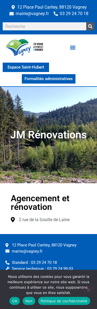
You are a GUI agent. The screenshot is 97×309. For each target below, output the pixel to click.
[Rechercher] (90, 26)
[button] (72, 47)
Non (29, 301)
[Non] (88, 289)
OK (14, 301)
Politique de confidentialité (64, 301)
